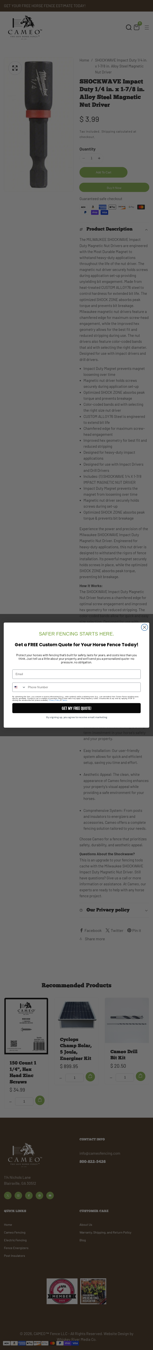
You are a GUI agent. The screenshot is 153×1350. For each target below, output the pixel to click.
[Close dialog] (144, 627)
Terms (64, 700)
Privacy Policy (54, 700)
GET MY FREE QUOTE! (76, 708)
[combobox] (19, 687)
